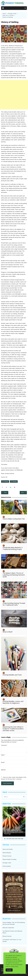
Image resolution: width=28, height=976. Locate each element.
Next (22, 492)
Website (3, 769)
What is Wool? (7, 632)
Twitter (6, 487)
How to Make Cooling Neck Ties (14, 519)
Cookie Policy (14, 966)
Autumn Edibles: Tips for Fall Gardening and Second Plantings (13, 832)
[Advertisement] (14, 94)
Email (3, 762)
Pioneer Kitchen (7, 856)
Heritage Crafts (7, 862)
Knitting (6, 481)
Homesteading (7, 866)
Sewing (15, 481)
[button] (4, 838)
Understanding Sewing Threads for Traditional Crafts (14, 604)
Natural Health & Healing (9, 859)
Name (3, 755)
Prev (5, 492)
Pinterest (14, 487)
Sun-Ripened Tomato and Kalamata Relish (12, 931)
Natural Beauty (7, 852)
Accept (9, 970)
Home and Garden (8, 849)
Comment (4, 745)
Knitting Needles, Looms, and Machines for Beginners (13, 702)
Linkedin (10, 487)
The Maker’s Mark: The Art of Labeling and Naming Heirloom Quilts (14, 575)
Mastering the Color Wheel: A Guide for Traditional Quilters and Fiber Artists (13, 728)
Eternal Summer (7, 936)
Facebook (2, 487)
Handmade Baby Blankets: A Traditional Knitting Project (13, 548)
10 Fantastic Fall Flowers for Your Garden (12, 940)
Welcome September (8, 927)
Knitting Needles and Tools (12, 675)
